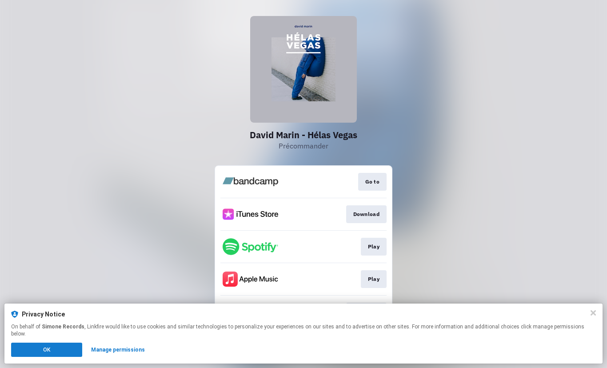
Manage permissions (118, 350)
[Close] (593, 313)
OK (46, 350)
